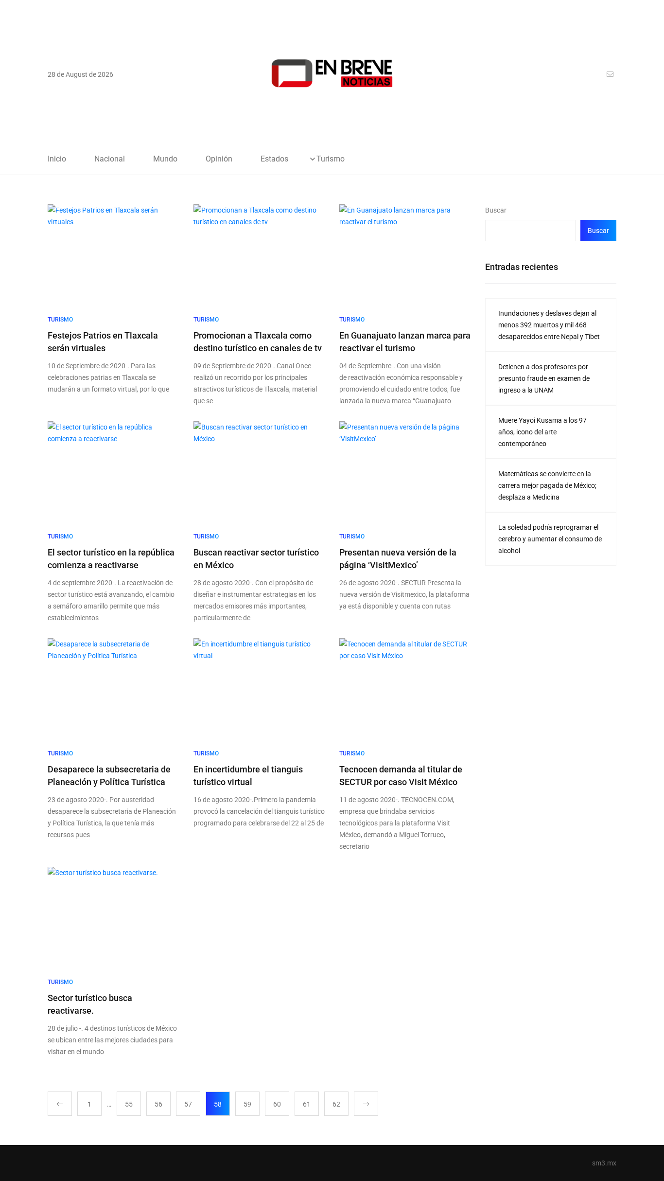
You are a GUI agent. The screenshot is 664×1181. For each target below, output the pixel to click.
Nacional (109, 159)
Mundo (165, 159)
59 (247, 1104)
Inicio (57, 159)
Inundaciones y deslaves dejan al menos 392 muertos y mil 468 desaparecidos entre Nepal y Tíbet (549, 324)
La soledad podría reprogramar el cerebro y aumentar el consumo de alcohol (550, 539)
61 (307, 1104)
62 (336, 1104)
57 (188, 1104)
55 (129, 1104)
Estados (274, 159)
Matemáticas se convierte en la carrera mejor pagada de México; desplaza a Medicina (547, 485)
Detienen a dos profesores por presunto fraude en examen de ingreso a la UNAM (544, 378)
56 (158, 1104)
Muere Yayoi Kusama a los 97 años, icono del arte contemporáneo (542, 431)
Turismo (330, 159)
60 (277, 1104)
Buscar (496, 210)
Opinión (219, 159)
